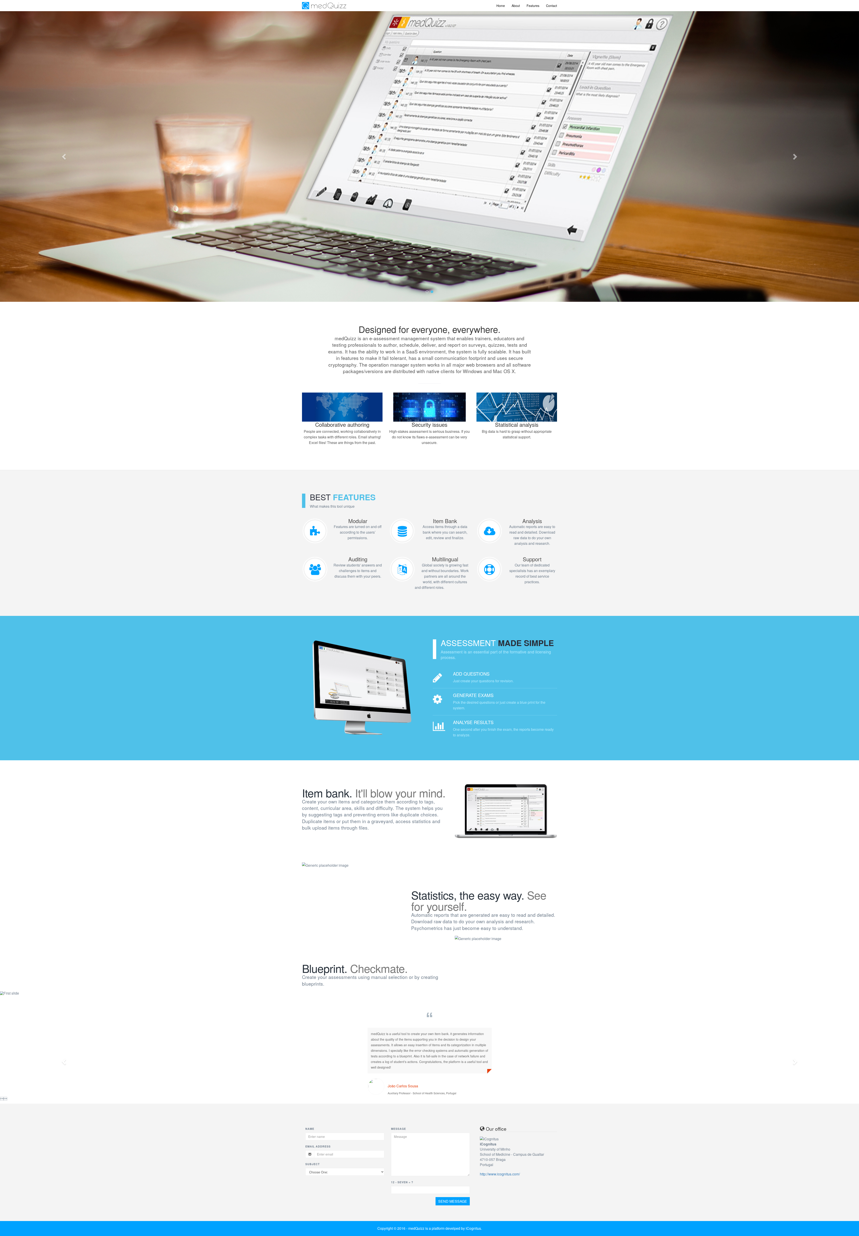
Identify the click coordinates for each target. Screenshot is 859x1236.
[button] (64, 156)
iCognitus (473, 1228)
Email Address (318, 1146)
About (516, 5)
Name (309, 1129)
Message (398, 1129)
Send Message (452, 1201)
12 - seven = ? (402, 1182)
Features (533, 5)
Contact (551, 5)
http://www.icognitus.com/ (500, 1174)
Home (500, 5)
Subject (312, 1164)
